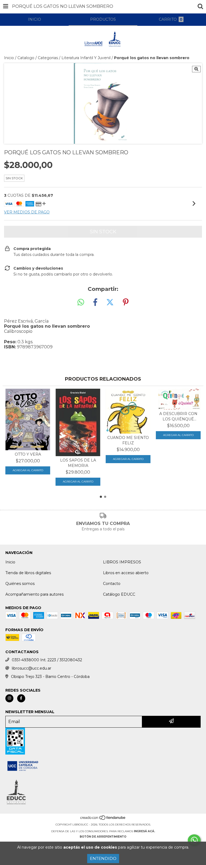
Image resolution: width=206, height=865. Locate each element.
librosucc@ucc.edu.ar (31, 668)
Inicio (9, 57)
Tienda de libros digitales (28, 572)
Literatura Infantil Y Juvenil (86, 57)
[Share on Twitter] (110, 302)
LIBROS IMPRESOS (122, 562)
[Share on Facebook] (95, 302)
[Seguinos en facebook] (21, 698)
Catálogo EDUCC (119, 594)
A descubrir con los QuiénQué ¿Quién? (178, 416)
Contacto (111, 583)
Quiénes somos (20, 583)
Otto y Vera (28, 454)
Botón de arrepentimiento (103, 836)
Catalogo (25, 57)
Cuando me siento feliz (128, 440)
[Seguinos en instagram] (9, 698)
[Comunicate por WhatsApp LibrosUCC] (194, 840)
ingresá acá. (144, 831)
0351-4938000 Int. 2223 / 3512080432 (47, 659)
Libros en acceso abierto (126, 572)
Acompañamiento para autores (34, 594)
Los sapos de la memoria (78, 463)
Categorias (48, 57)
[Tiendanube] (103, 819)
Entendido (103, 858)
